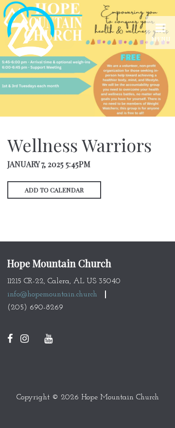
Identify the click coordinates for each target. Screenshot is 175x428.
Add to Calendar (54, 190)
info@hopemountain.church (52, 294)
